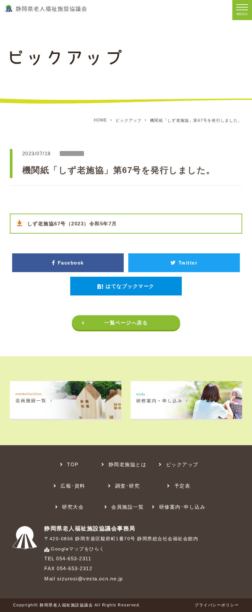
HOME (100, 120)
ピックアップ (128, 120)
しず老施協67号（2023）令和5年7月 (72, 223)
